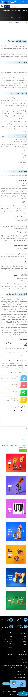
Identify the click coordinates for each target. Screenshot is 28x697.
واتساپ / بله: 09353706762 (19, 677)
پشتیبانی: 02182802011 (20, 674)
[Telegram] (17, 694)
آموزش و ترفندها (18, 17)
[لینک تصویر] (22, 683)
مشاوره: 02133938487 (20, 671)
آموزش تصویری (8, 659)
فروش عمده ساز (22, 657)
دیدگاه (25, 413)
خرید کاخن (8, 128)
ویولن (24, 636)
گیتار (25, 644)
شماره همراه (24, 439)
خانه (25, 17)
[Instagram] (13, 694)
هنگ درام (24, 639)
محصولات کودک (22, 662)
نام (26, 428)
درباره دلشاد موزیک (8, 639)
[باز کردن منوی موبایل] (26, 6)
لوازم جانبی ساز (22, 659)
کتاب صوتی (9, 662)
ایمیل (26, 434)
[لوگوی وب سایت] (14, 6)
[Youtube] (15, 694)
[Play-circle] (11, 694)
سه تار (24, 641)
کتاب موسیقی (9, 657)
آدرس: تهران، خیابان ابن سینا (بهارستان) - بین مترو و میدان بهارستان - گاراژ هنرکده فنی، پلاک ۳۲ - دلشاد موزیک (13, 667)
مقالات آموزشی (9, 654)
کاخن (26, 71)
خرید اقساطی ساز (22, 654)
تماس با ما (9, 636)
